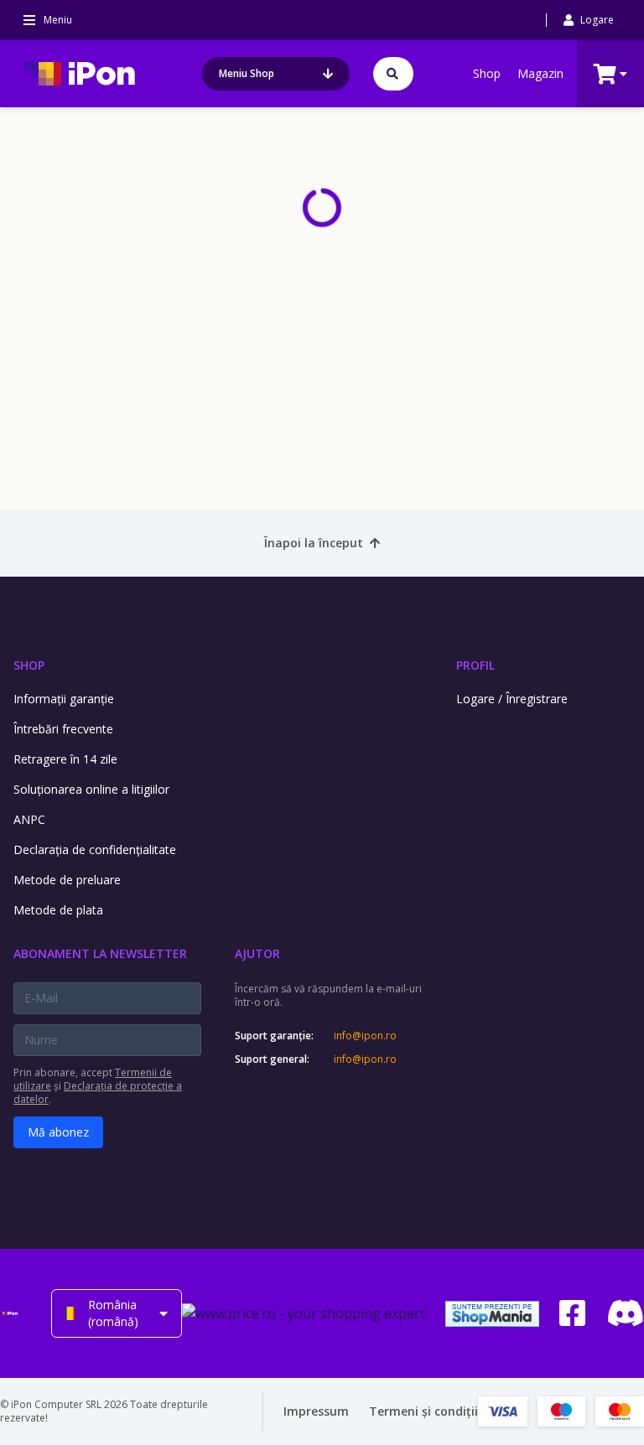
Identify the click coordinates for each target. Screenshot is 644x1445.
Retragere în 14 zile (65, 759)
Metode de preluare (67, 880)
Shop (487, 73)
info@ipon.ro (365, 1036)
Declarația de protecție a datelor (97, 1092)
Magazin (540, 73)
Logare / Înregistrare (512, 699)
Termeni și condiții (423, 1411)
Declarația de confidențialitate (94, 849)
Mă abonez (58, 1132)
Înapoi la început (313, 543)
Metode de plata (58, 910)
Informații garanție (63, 699)
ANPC (29, 819)
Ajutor (257, 953)
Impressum (316, 1411)
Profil (475, 665)
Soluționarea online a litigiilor (91, 789)
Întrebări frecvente (63, 729)
